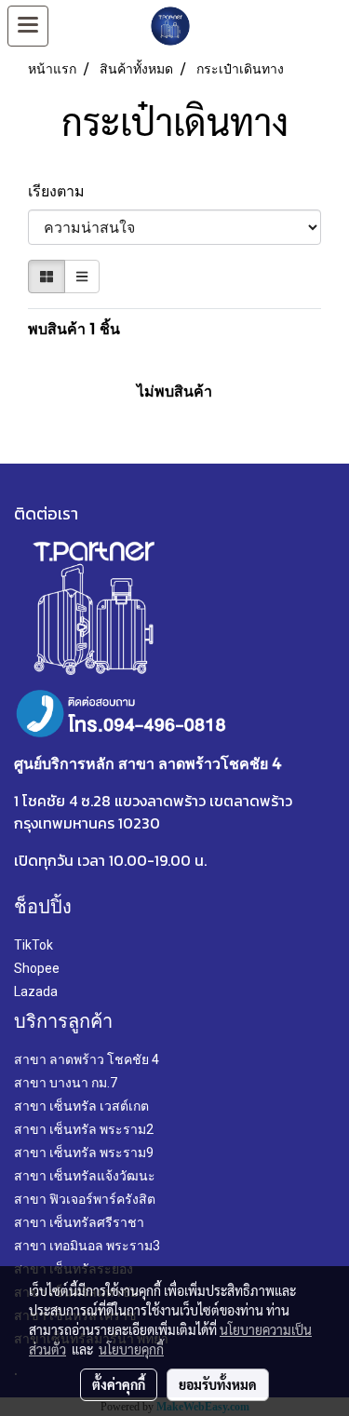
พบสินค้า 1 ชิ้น (74, 328)
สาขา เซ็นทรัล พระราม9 (84, 1152)
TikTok (33, 944)
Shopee (37, 968)
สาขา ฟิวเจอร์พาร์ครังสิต (84, 1199)
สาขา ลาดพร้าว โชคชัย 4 (86, 1059)
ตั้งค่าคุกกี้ (118, 1384)
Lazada (36, 991)
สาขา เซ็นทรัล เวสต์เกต (81, 1106)
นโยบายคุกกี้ (131, 1349)
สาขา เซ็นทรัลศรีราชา (79, 1222)
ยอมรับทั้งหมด (218, 1384)
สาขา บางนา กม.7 (65, 1082)
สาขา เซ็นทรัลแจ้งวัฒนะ (84, 1175)
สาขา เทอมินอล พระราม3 (87, 1245)
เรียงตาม (62, 190)
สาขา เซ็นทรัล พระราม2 (84, 1129)
